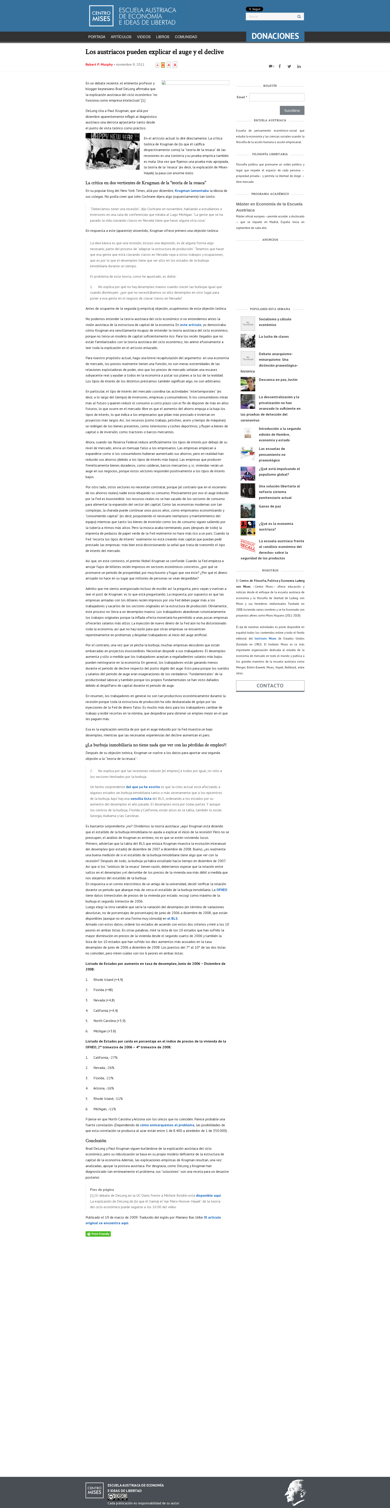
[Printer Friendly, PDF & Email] (98, 1233)
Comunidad (186, 36)
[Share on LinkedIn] (299, 66)
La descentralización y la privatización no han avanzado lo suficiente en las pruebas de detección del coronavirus (271, 408)
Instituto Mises (265, 638)
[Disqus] (157, 1293)
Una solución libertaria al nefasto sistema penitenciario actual (279, 492)
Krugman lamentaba (192, 190)
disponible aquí (208, 1195)
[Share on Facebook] (280, 66)
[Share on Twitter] (290, 66)
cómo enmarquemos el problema (167, 1125)
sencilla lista (140, 798)
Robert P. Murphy (99, 64)
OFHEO (221, 889)
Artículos (121, 36)
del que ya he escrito (143, 786)
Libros (162, 36)
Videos (144, 36)
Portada (96, 36)
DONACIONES (275, 35)
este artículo (190, 324)
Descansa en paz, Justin (278, 379)
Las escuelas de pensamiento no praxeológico (272, 454)
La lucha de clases (274, 336)
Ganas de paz (270, 506)
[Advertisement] (270, 275)
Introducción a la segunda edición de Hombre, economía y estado (280, 434)
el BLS (172, 918)
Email (242, 97)
